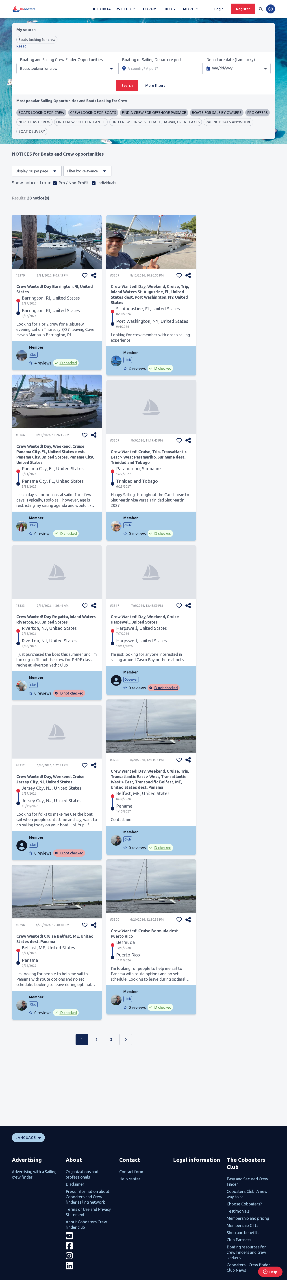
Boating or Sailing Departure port (152, 59)
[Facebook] (90, 1246)
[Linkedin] (90, 1266)
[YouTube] (90, 1236)
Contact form (131, 1171)
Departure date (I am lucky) (230, 59)
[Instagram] (90, 1256)
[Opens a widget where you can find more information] (270, 1272)
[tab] (71, 100)
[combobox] (58, 68)
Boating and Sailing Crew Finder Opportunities (61, 59)
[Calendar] (265, 68)
